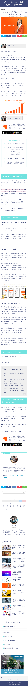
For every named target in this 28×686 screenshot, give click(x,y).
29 (14, 508)
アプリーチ (16, 130)
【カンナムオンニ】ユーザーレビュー (15, 158)
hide (18, 140)
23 (17, 506)
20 (7, 506)
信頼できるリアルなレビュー (17, 154)
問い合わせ (7, 644)
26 (4, 508)
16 (17, 505)
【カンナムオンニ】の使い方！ (14, 147)
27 (7, 508)
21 (10, 506)
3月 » (5, 509)
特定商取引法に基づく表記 (11, 648)
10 (20, 503)
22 (14, 506)
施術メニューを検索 (15, 153)
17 (20, 505)
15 (14, 505)
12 (4, 505)
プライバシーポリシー (10, 640)
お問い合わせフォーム (10, 626)
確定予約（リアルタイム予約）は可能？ (17, 150)
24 (20, 506)
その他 (3, 9)
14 (10, 505)
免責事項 (19, 682)
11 (24, 503)
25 (24, 506)
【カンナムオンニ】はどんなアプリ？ (15, 144)
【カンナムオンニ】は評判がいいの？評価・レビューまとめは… (15, 162)
